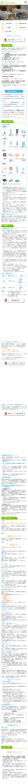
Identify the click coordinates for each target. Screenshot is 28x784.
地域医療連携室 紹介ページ (14, 725)
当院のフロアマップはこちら (14, 35)
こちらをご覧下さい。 (18, 212)
